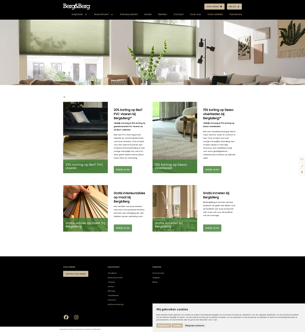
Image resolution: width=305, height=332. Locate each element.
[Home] (64, 97)
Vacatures (235, 14)
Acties (148, 14)
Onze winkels (213, 6)
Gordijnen (112, 273)
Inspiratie (77, 14)
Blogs (155, 282)
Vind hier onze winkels (76, 274)
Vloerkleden (113, 295)
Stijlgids (156, 277)
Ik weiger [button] (177, 326)
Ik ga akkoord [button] (163, 326)
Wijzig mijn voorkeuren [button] (194, 326)
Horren (111, 286)
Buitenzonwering (115, 304)
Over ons (195, 14)
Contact (179, 14)
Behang (111, 291)
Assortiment (101, 14)
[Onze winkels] (302, 172)
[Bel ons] (302, 166)
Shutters (112, 300)
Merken (162, 14)
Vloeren (111, 282)
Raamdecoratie (115, 277)
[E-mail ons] (302, 159)
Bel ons (232, 6)
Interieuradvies (129, 14)
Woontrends (158, 273)
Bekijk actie (123, 169)
